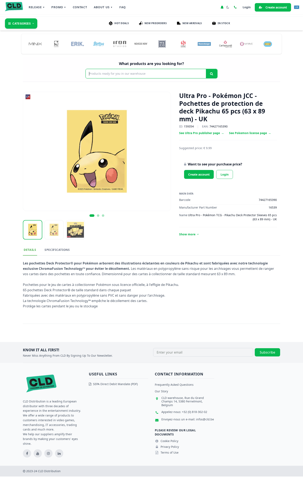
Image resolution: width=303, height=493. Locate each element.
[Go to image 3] (103, 215)
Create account (276, 7)
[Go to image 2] (98, 215)
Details (30, 250)
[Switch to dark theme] (227, 7)
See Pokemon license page (250, 133)
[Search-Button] (211, 73)
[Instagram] (48, 453)
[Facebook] (27, 453)
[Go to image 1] (92, 215)
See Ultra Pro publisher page (201, 133)
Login (225, 174)
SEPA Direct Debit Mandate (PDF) (115, 384)
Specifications (57, 250)
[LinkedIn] (59, 453)
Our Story (161, 391)
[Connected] (222, 7)
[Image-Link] (35, 44)
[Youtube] (38, 453)
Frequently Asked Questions (174, 385)
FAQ (122, 7)
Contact (80, 7)
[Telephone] (235, 7)
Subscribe (267, 352)
